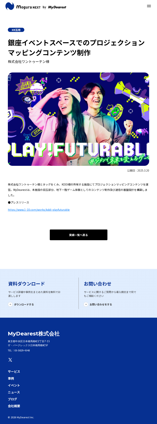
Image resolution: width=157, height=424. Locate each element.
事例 (11, 378)
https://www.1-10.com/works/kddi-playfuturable (39, 210)
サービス (14, 371)
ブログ (12, 398)
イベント (14, 385)
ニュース (14, 392)
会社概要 (14, 405)
